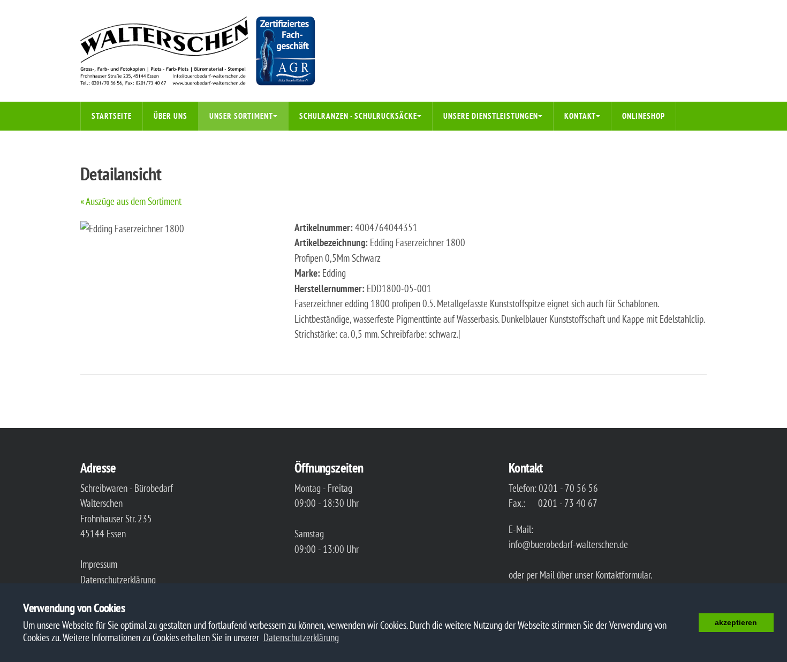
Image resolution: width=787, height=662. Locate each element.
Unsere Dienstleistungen (490, 116)
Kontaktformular (622, 574)
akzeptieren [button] (736, 622)
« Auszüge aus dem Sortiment (130, 201)
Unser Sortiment (241, 116)
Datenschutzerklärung (118, 579)
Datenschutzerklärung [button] (301, 637)
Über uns (170, 116)
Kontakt (580, 116)
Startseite (112, 116)
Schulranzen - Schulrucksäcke (358, 116)
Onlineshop (643, 116)
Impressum (98, 564)
